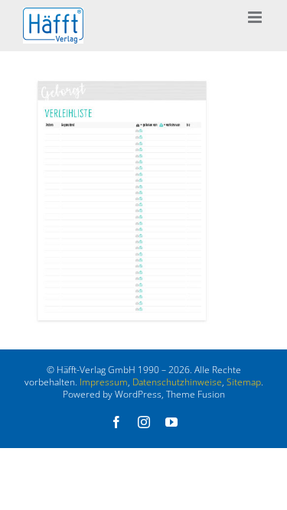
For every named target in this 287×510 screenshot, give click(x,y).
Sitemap (244, 381)
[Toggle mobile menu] (256, 17)
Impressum (104, 381)
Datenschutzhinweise (177, 381)
